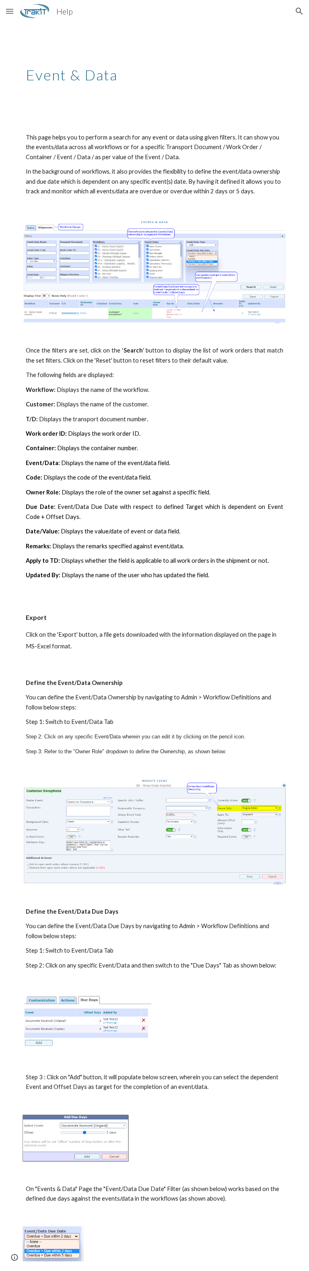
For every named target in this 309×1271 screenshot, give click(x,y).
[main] (154, 71)
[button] (9, 11)
